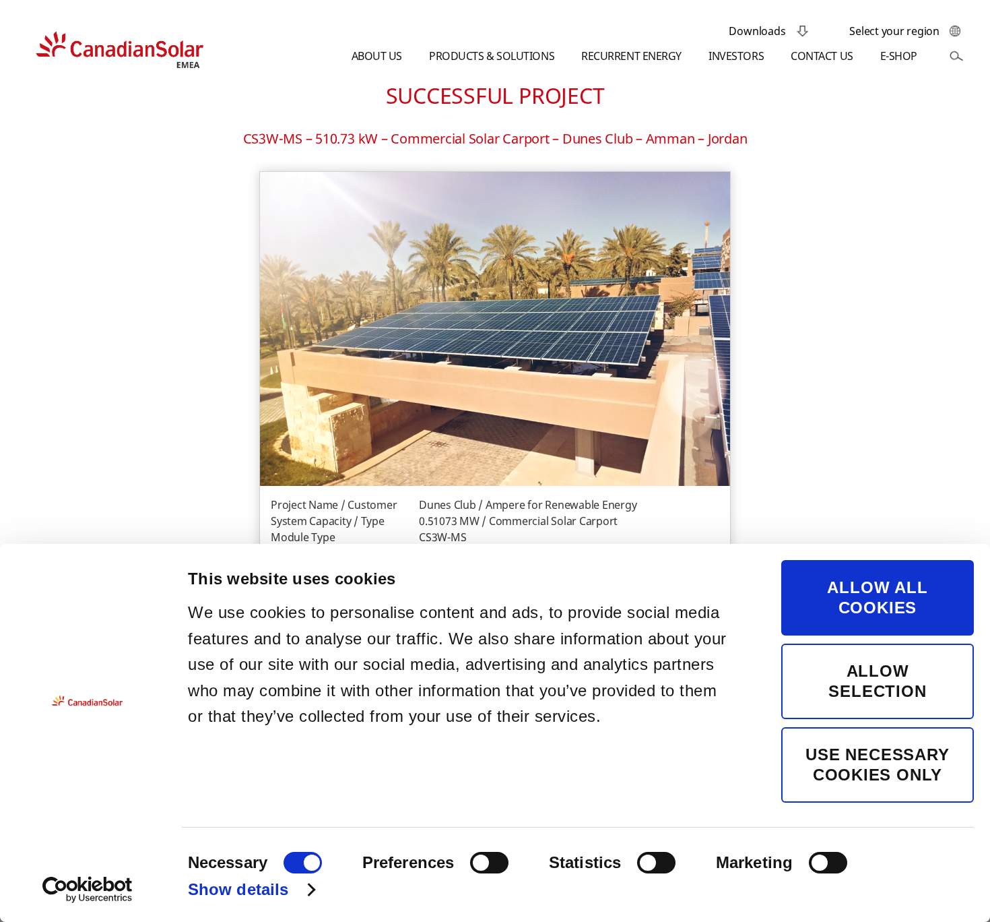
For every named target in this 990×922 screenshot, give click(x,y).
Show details (238, 889)
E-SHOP (898, 56)
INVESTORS (736, 56)
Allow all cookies (877, 597)
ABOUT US (377, 56)
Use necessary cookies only (877, 764)
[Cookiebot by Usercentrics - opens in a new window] (87, 889)
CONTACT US (822, 56)
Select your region (894, 31)
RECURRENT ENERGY (631, 56)
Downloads (757, 31)
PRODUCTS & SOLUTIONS (491, 56)
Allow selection (877, 681)
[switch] (489, 862)
